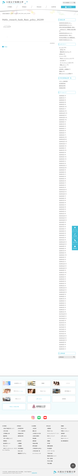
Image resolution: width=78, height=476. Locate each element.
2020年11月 (62, 244)
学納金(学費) (35, 443)
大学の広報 (5, 431)
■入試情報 (34, 425)
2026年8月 (61, 95)
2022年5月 (61, 204)
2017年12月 (62, 313)
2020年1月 (61, 261)
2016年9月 (61, 342)
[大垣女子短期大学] (12, 3)
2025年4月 (61, 130)
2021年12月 (62, 215)
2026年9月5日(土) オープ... (65, 25)
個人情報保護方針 (64, 440)
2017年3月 (61, 329)
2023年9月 (61, 169)
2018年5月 (61, 303)
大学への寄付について (7, 438)
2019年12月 (62, 263)
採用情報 (64, 398)
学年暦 (48, 443)
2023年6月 (61, 176)
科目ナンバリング (50, 436)
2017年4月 (61, 327)
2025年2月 (61, 135)
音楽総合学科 (62, 87)
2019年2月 (61, 283)
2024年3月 (61, 159)
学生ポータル (49, 431)
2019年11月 (62, 266)
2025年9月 (61, 119)
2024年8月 (61, 148)
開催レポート (63, 64)
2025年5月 (61, 128)
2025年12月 (62, 113)
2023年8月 (61, 172)
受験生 (60, 71)
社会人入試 (19, 450)
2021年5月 (61, 231)
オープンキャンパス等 (65, 62)
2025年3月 (61, 132)
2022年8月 (61, 198)
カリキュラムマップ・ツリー (52, 433)
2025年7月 (61, 124)
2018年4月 (61, 305)
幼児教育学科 (62, 83)
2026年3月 (61, 106)
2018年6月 (61, 300)
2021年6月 (61, 228)
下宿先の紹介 (49, 453)
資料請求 (63, 433)
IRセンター (5, 445)
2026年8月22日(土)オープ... (66, 33)
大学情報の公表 (6, 433)
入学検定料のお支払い (37, 448)
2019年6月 (61, 274)
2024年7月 (61, 150)
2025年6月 (61, 126)
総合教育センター (6, 443)
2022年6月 (61, 202)
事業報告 (4, 440)
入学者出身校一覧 (36, 450)
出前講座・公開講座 (64, 69)
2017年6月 (61, 324)
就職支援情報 (49, 445)
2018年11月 (62, 290)
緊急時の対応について (51, 455)
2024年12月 (62, 139)
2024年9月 (61, 145)
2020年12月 (62, 242)
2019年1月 (61, 285)
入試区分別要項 (35, 436)
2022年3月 (61, 209)
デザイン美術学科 (63, 81)
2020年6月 (61, 252)
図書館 (48, 440)
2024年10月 (62, 143)
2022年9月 (61, 196)
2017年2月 (61, 331)
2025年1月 (61, 137)
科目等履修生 (20, 448)
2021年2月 (61, 237)
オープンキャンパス (36, 453)
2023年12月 (62, 165)
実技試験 (34, 438)
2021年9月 (61, 222)
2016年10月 (62, 340)
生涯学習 (53, 7)
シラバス (48, 438)
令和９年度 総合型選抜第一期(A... (67, 27)
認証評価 (4, 436)
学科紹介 (24, 7)
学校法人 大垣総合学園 (14, 406)
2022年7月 (61, 200)
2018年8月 (61, 296)
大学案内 (9, 7)
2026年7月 (61, 97)
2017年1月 (61, 333)
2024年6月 (61, 152)
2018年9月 (61, 294)
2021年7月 (61, 226)
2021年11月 (62, 217)
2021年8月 (61, 224)
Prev (5, 46)
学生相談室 (49, 448)
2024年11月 (62, 141)
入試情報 (69, 7)
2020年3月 (61, 259)
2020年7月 (61, 250)
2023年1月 (61, 187)
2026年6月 (61, 100)
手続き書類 (49, 463)
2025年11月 (62, 115)
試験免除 (34, 440)
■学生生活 (48, 425)
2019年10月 (62, 268)
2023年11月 (62, 167)
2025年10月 (62, 117)
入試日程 (34, 428)
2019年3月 (61, 281)
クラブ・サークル (50, 450)
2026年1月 (61, 111)
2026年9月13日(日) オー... (65, 23)
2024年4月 (61, 156)
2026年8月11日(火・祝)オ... (65, 35)
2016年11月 (62, 338)
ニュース (61, 67)
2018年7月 (61, 298)
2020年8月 (61, 248)
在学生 (61, 49)
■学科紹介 (19, 425)
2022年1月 (61, 213)
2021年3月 (61, 235)
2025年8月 (61, 121)
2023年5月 (61, 178)
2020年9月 (61, 246)
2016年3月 (61, 348)
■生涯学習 (19, 440)
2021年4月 (61, 233)
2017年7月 (61, 322)
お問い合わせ (39, 398)
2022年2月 (61, 211)
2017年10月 (62, 318)
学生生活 (39, 7)
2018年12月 (62, 287)
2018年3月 (61, 307)
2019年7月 (61, 272)
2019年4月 (61, 279)
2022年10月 (62, 193)
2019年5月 (61, 276)
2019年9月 (61, 270)
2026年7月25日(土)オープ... (66, 39)
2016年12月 (62, 335)
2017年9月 (61, 320)
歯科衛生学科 (62, 85)
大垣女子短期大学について (8, 428)
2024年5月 (61, 154)
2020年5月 (61, 255)
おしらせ (61, 47)
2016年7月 (61, 346)
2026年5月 (61, 102)
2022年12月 (62, 189)
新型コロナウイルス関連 (65, 73)
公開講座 (19, 443)
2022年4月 (61, 207)
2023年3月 (61, 183)
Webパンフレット (64, 438)
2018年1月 (61, 311)
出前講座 (19, 445)
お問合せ (61, 54)
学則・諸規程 (49, 458)
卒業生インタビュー (65, 431)
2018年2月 (61, 309)
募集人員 (34, 431)
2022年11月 (62, 191)
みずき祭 (62, 60)
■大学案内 (4, 425)
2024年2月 (61, 161)
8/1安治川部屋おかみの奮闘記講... (67, 37)
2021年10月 (62, 220)
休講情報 (48, 428)
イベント (61, 56)
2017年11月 (62, 316)
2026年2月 (61, 108)
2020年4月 (61, 257)
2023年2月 (61, 185)
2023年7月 (61, 174)
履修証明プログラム (64, 51)
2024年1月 (61, 163)
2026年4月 (61, 104)
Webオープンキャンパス (66, 58)
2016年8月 (61, 344)
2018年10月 (62, 292)
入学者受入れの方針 (36, 433)
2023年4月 (61, 180)
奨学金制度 (34, 445)
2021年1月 (61, 239)
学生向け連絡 (49, 460)
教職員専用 (34, 472)
